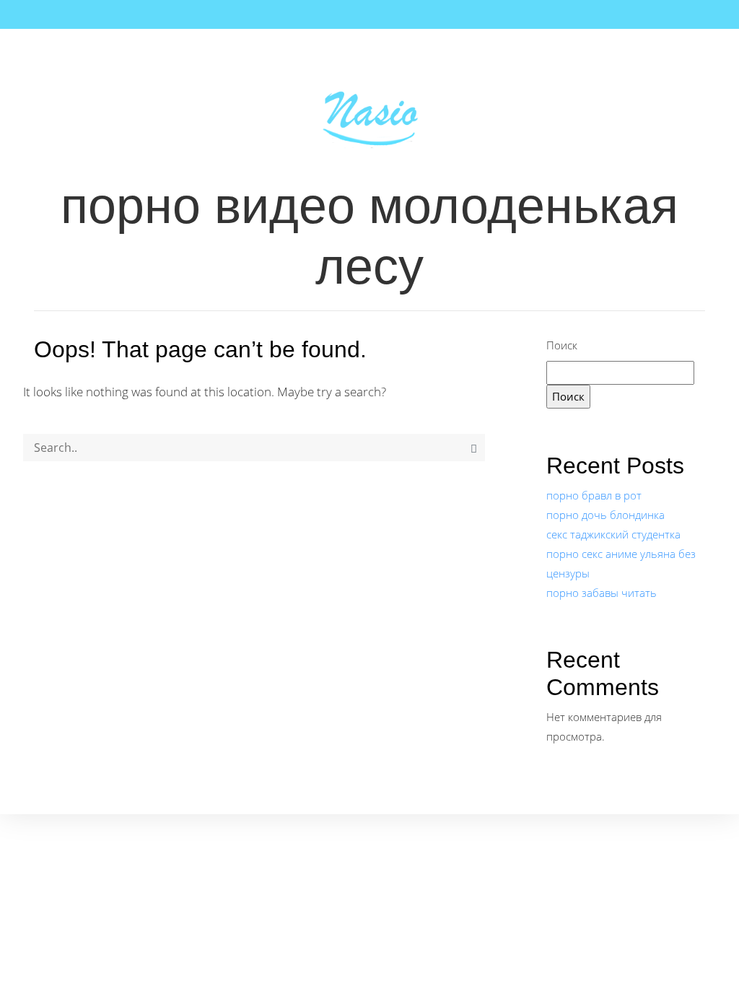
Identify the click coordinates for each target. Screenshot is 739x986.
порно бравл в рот (594, 495)
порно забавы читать (601, 592)
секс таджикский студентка (613, 534)
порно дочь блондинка (605, 514)
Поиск (561, 345)
